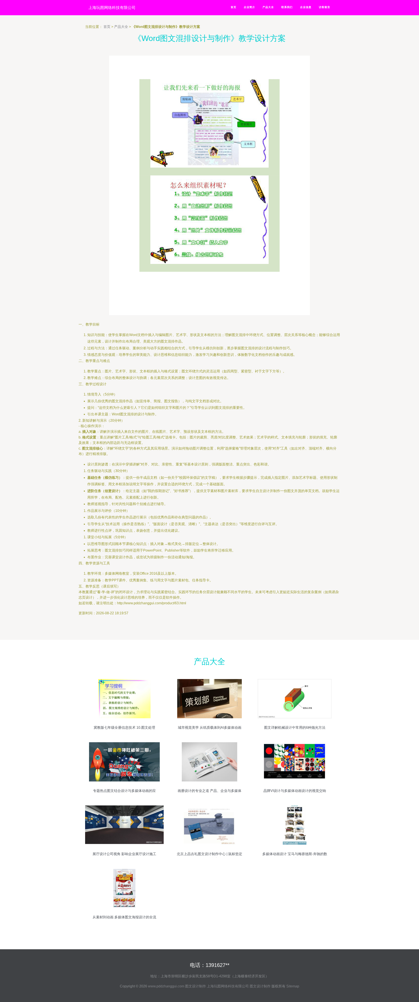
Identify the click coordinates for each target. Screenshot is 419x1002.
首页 (233, 7)
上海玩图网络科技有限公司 (112, 7)
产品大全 (268, 7)
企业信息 (305, 7)
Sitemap (292, 986)
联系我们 (287, 7)
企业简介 (249, 7)
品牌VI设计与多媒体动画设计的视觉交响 (294, 791)
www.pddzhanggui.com (166, 986)
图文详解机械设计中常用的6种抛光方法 (294, 727)
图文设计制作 (195, 986)
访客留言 (324, 7)
